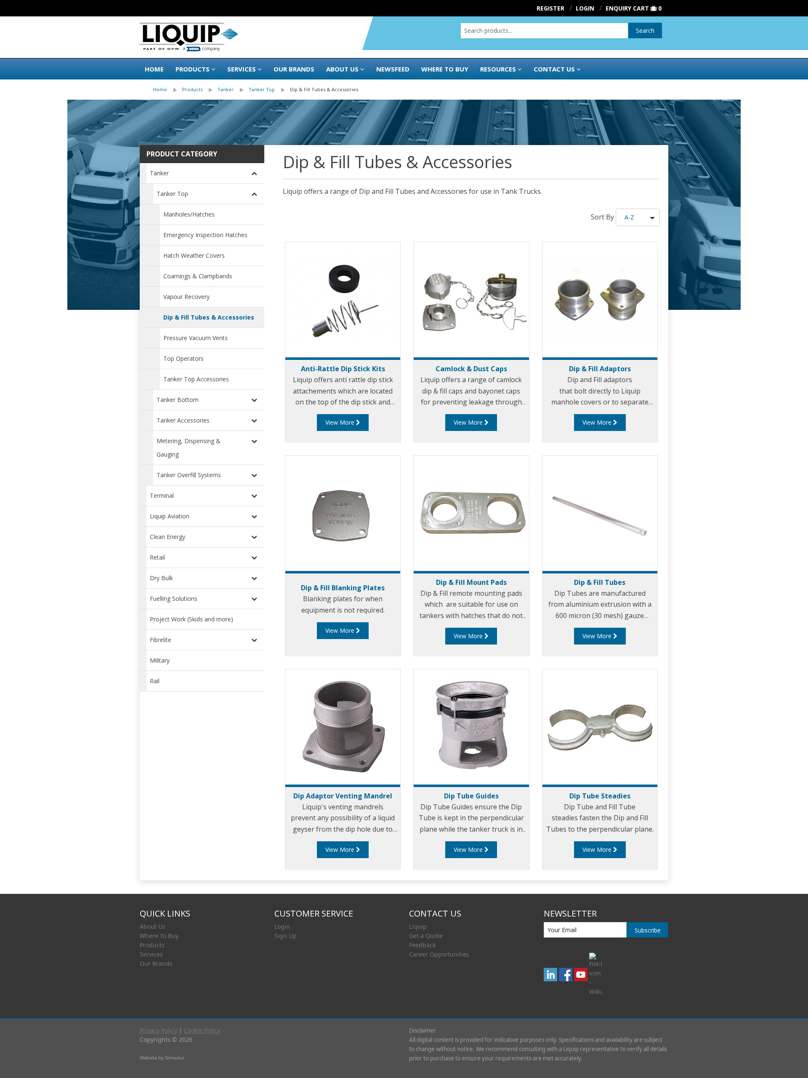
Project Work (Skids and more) (191, 619)
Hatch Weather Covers (194, 255)
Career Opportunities (439, 954)
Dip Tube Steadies (599, 796)
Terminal (162, 495)
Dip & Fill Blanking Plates (343, 587)
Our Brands (294, 69)
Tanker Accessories (183, 420)
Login (282, 926)
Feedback (422, 945)
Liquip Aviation (169, 516)
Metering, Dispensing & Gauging (189, 447)
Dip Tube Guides (471, 796)
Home (154, 69)
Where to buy (444, 69)
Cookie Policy (202, 1030)
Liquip (418, 926)
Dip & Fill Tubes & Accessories (324, 89)
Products (192, 69)
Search (645, 30)
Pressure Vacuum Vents (195, 338)
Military (160, 660)
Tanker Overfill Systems (189, 475)
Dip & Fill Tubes (599, 582)
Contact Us (554, 69)
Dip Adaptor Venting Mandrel (342, 796)
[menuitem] (167, 89)
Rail (154, 681)
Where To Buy (159, 936)
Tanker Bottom (178, 400)
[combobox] (544, 30)
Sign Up (285, 936)
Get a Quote (426, 936)
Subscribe (648, 930)
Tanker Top (262, 89)
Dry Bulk (161, 578)
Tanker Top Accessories (196, 379)
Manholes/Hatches (189, 214)
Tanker (226, 89)
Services (241, 69)
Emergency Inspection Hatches (205, 235)
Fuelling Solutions (173, 598)
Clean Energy (167, 537)
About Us (342, 69)
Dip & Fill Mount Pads (471, 582)
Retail (157, 557)
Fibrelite (160, 640)
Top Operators (183, 358)
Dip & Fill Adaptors (600, 368)
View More (340, 422)
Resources (498, 69)
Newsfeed (392, 69)
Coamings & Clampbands (197, 276)
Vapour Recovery (186, 297)
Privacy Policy (158, 1030)
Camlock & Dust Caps (471, 368)
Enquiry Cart (627, 8)
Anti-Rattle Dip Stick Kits (343, 368)
